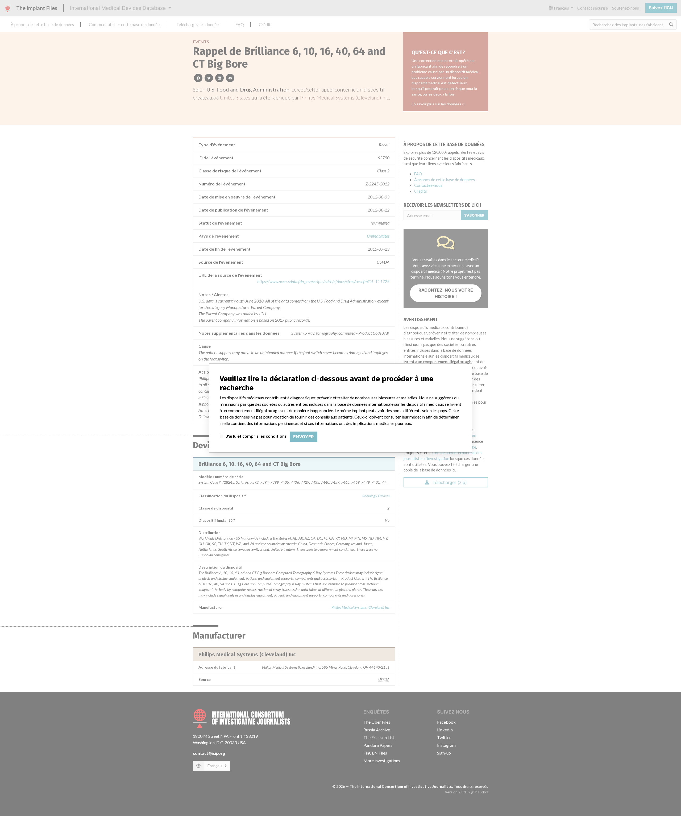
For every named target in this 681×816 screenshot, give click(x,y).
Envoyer (303, 436)
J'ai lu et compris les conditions (256, 435)
